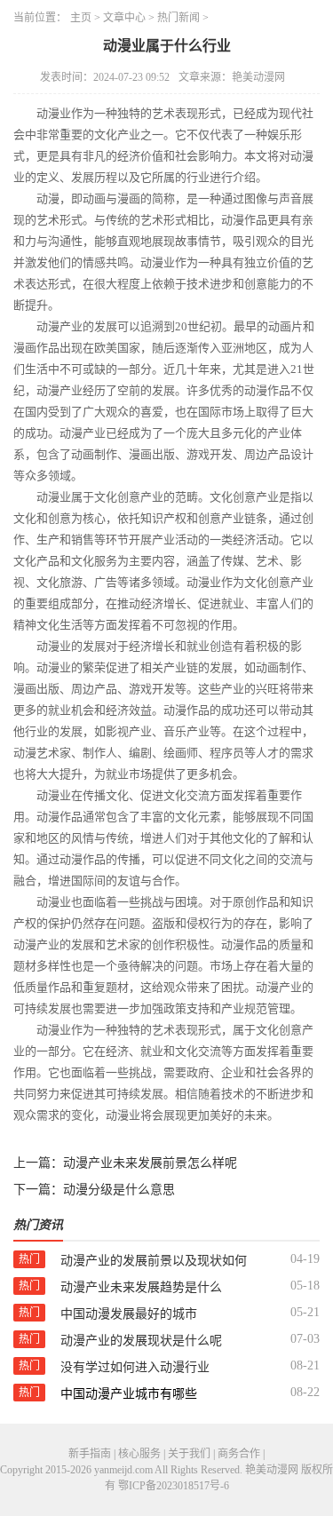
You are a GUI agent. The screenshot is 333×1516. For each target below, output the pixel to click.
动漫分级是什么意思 (119, 1189)
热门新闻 (178, 18)
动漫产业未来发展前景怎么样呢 (150, 1163)
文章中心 (124, 18)
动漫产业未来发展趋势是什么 (141, 1287)
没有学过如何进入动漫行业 (135, 1367)
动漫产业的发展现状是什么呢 (141, 1340)
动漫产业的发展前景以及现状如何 (153, 1260)
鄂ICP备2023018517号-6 (173, 1486)
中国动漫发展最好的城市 (128, 1314)
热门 (29, 1259)
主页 (80, 18)
